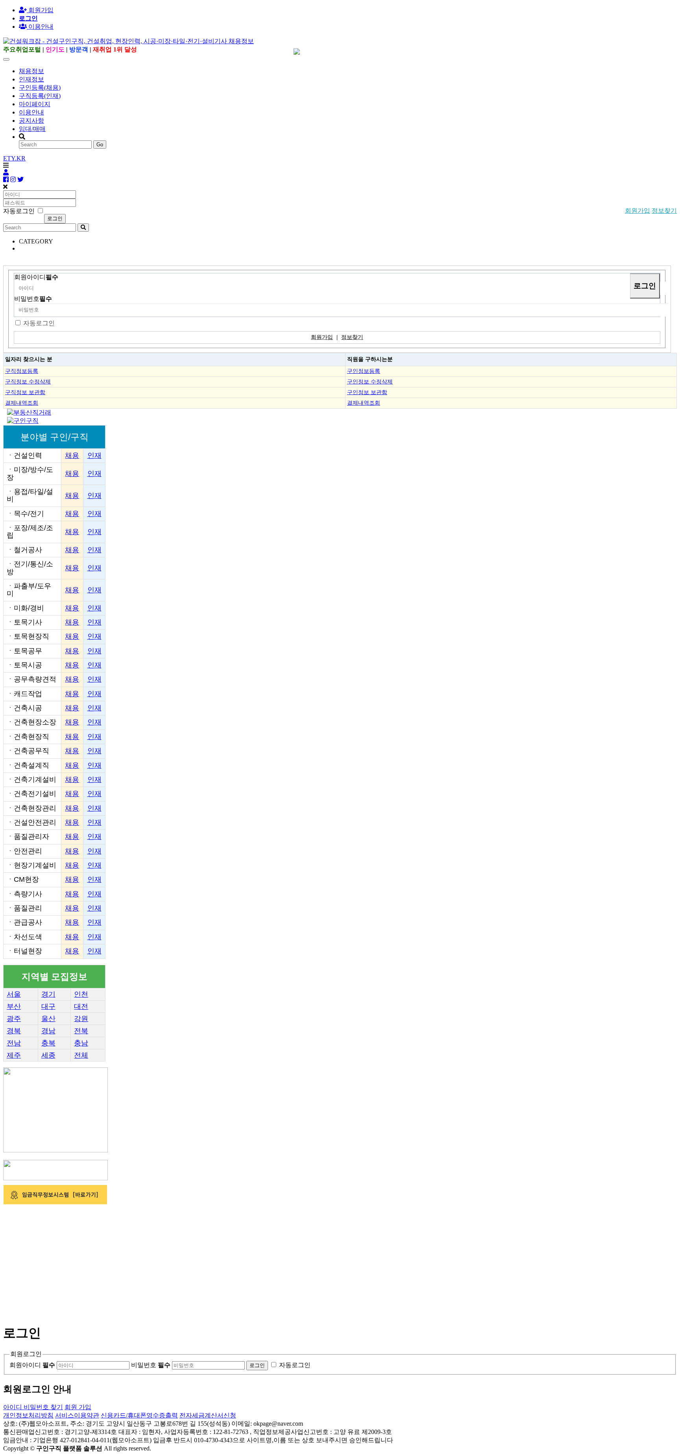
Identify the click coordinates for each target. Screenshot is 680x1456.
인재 (94, 455)
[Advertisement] (239, 1261)
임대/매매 (32, 128)
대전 (81, 1006)
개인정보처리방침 (28, 1415)
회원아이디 (36, 277)
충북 (48, 1043)
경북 (14, 1031)
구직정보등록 (21, 371)
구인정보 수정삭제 (370, 381)
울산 (48, 1019)
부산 (14, 1006)
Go (99, 144)
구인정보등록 (363, 371)
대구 (48, 1006)
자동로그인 (39, 323)
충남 (81, 1043)
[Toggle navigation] (6, 59)
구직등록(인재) (40, 95)
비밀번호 (33, 298)
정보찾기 (664, 210)
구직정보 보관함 (25, 392)
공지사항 (31, 120)
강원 (81, 1019)
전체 (81, 1055)
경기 (48, 994)
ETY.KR (14, 158)
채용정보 (31, 71)
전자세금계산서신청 (207, 1415)
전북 (81, 1031)
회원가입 (40, 10)
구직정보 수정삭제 (28, 381)
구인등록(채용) (40, 87)
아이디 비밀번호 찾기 (33, 1407)
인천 (81, 994)
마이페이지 (34, 104)
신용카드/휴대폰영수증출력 (139, 1415)
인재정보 (31, 79)
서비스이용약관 (77, 1415)
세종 (48, 1055)
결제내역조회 (21, 403)
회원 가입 (78, 1407)
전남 (14, 1043)
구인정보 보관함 (367, 392)
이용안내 (31, 112)
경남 (48, 1031)
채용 (72, 455)
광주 (14, 1019)
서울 (14, 994)
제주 (14, 1055)
